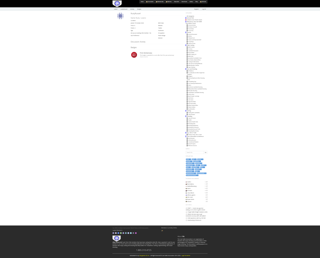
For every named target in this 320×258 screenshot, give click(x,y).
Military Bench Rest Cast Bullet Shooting (197, 89)
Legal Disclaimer (185, 255)
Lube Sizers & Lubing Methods (195, 63)
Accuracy (190, 49)
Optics (189, 85)
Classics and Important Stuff (194, 40)
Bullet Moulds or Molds (193, 65)
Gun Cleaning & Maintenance (195, 83)
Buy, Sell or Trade (191, 132)
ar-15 (202, 167)
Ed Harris (189, 190)
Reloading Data (191, 123)
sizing (203, 165)
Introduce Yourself (192, 27)
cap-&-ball (198, 163)
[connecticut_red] (123, 233)
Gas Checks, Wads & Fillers (194, 60)
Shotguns (190, 76)
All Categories (190, 16)
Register (196, 9)
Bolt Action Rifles (192, 103)
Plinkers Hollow (191, 107)
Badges (139, 9)
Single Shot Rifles (192, 101)
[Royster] (119, 233)
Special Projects (191, 143)
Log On (204, 9)
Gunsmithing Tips (192, 81)
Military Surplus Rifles (193, 105)
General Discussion (192, 34)
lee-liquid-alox (201, 173)
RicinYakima (190, 184)
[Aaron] (162, 230)
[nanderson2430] (126, 233)
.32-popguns (189, 171)
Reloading (189, 116)
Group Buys (191, 41)
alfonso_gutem (191, 195)
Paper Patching (191, 67)
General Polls (190, 18)
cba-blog (198, 169)
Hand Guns (190, 98)
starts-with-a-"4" (190, 173)
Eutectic (189, 201)
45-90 (188, 167)
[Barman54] (131, 233)
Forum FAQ (190, 30)
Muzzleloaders (191, 109)
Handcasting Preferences (194, 220)
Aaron (188, 188)
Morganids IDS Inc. (144, 255)
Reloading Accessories (193, 127)
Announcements (192, 25)
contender (195, 167)
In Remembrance (192, 140)
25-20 (197, 165)
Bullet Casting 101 (192, 54)
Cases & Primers (192, 118)
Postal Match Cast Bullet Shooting (196, 92)
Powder (190, 120)
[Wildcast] (129, 233)
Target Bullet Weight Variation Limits (198, 212)
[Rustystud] (136, 233)
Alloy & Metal (191, 52)
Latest (115, 9)
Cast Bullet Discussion (193, 50)
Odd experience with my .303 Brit (197, 218)
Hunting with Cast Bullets (194, 112)
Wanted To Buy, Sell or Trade (195, 134)
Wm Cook (190, 197)
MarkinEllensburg (191, 186)
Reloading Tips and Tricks (194, 129)
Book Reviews (191, 138)
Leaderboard (123, 9)
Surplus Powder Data (193, 122)
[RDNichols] (116, 233)
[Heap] (121, 233)
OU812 (189, 182)
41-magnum (197, 161)
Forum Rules (191, 29)
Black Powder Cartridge (193, 96)
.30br (197, 171)
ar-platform (189, 169)
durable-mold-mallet (192, 175)
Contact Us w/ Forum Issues (194, 20)
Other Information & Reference (195, 136)
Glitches (190, 36)
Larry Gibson (190, 193)
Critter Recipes (191, 114)
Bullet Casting (190, 45)
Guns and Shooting (192, 69)
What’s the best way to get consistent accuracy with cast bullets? (196, 215)
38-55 (194, 159)
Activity (132, 9)
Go (205, 152)
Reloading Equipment (193, 125)
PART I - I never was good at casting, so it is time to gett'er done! (195, 209)
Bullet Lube (190, 56)
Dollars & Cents (191, 43)
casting (200, 159)
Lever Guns (190, 100)
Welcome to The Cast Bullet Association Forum (194, 22)
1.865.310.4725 (143, 250)
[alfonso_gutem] (113, 233)
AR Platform (191, 71)
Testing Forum (191, 38)
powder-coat (190, 165)
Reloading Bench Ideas (193, 131)
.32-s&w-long (190, 163)
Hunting (189, 111)
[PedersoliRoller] (133, 233)
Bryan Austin (190, 199)
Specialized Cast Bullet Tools (195, 58)
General (189, 32)
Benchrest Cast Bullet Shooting (195, 87)
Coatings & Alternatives (193, 61)
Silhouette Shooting (192, 90)
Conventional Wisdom (193, 142)
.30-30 (188, 159)
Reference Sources (192, 145)
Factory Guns (191, 94)
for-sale (189, 161)
